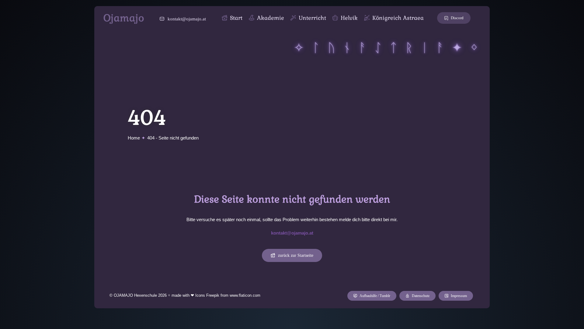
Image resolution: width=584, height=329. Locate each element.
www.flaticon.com (245, 295)
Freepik (212, 295)
